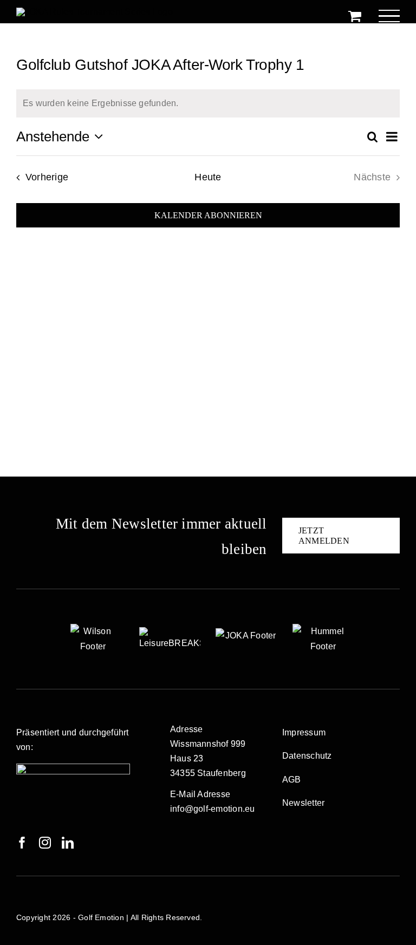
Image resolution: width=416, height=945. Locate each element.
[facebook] (22, 843)
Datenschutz (307, 755)
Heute (207, 177)
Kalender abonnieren (208, 215)
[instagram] (45, 843)
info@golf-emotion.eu (212, 808)
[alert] (208, 103)
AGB (291, 779)
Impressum (304, 732)
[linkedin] (68, 843)
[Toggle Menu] (389, 16)
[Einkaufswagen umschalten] (354, 16)
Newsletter (303, 802)
